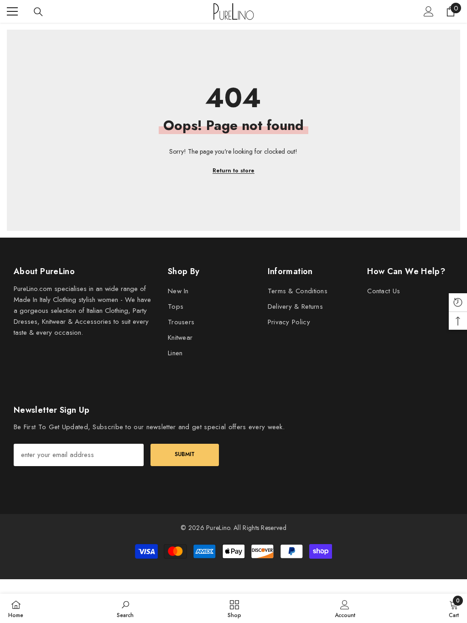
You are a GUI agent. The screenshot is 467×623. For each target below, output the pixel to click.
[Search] (38, 11)
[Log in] (429, 11)
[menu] (12, 11)
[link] (125, 608)
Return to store (233, 170)
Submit (185, 454)
